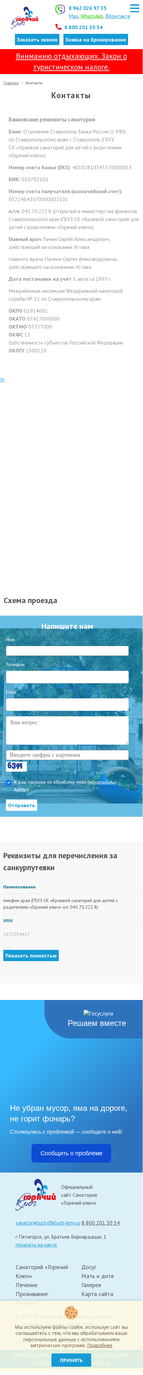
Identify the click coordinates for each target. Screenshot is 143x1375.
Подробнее (99, 1345)
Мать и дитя (97, 1276)
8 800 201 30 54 (83, 27)
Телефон (15, 664)
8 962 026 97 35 (88, 8)
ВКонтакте (118, 16)
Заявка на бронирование (95, 39)
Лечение (26, 1285)
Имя (10, 640)
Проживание (32, 1294)
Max (73, 16)
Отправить (21, 805)
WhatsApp (92, 16)
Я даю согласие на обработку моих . (65, 785)
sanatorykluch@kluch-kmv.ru (48, 1222)
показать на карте (36, 1244)
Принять (71, 1360)
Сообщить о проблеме (71, 1153)
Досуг (88, 1267)
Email (11, 692)
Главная (11, 82)
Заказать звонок (37, 39)
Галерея (91, 1285)
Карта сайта (97, 1294)
